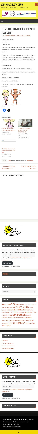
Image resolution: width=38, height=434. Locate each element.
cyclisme (4, 310)
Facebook (5, 274)
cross (31, 307)
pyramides (28, 317)
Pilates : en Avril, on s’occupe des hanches (8, 129)
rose (23, 320)
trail (13, 323)
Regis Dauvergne (10, 36)
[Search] (34, 292)
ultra (33, 323)
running (27, 320)
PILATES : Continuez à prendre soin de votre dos (8, 150)
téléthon (28, 323)
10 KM (8, 305)
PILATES (28, 36)
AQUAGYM (27, 305)
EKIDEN (8, 310)
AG (24, 305)
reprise (14, 320)
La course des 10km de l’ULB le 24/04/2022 (8, 167)
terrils (8, 323)
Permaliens (30, 160)
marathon (20, 314)
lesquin (27, 312)
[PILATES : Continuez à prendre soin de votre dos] (9, 144)
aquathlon (33, 305)
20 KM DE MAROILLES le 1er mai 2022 (28, 167)
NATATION (4, 317)
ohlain (9, 317)
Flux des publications (7, 343)
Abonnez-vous (7, 263)
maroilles (28, 315)
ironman (21, 312)
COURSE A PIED (21, 307)
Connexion (5, 340)
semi (31, 319)
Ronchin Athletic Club (11, 4)
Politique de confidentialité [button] (12, 426)
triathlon (20, 322)
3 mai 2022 (20, 36)
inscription (14, 312)
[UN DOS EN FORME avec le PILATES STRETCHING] (25, 123)
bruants (11, 307)
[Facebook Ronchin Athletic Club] (36, 4)
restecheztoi (19, 320)
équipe (8, 325)
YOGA (4, 326)
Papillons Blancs (15, 317)
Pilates (9, 160)
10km (14, 304)
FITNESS (26, 310)
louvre (11, 315)
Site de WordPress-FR (8, 348)
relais (11, 320)
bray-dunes (5, 307)
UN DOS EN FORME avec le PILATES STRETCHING (24, 130)
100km (20, 305)
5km (4, 304)
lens (24, 312)
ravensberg (6, 320)
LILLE (31, 312)
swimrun (4, 323)
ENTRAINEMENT (17, 310)
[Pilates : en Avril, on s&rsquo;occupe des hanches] (9, 123)
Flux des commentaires (8, 346)
